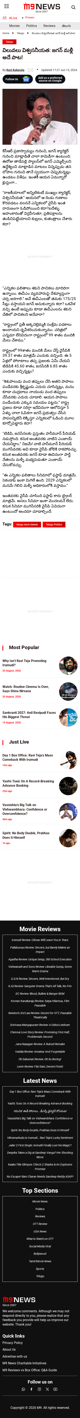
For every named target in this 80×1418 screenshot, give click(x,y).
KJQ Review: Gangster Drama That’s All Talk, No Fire (40, 986)
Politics (31, 26)
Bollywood (40, 1253)
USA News (40, 1231)
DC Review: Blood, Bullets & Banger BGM (40, 993)
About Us (9, 1349)
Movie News (40, 1201)
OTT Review (40, 1224)
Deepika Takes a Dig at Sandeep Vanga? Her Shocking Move (40, 1155)
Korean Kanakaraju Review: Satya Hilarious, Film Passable (40, 1003)
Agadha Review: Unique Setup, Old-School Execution (40, 959)
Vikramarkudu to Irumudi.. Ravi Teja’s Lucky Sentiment (40, 1137)
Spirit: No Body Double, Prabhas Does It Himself (40, 1130)
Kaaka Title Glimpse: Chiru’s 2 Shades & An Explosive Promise (40, 1167)
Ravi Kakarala (15, 70)
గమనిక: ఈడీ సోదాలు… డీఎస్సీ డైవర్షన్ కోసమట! (40, 1111)
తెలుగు (66, 26)
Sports (40, 1268)
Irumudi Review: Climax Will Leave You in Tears (40, 940)
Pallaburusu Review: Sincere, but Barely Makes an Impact (40, 950)
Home (5, 33)
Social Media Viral (40, 1246)
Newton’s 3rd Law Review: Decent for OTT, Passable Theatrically (40, 1015)
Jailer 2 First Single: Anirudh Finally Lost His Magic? (40, 1145)
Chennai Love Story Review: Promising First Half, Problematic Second (40, 1034)
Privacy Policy (12, 1343)
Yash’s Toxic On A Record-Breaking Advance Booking (40, 1103)
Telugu (20, 33)
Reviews (49, 26)
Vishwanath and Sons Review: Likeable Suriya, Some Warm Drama (40, 969)
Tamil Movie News (40, 1261)
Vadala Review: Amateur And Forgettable (40, 1051)
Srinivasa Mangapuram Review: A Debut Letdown (40, 1025)
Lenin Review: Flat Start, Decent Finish (40, 1066)
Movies (14, 26)
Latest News (40, 1080)
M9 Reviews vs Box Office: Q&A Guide (29, 1370)
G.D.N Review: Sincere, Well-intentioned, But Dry (40, 978)
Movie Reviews (40, 929)
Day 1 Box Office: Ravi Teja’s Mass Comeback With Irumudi (40, 1094)
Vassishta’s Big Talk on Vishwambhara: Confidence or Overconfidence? (40, 1120)
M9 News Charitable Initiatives (24, 1363)
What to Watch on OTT (40, 1238)
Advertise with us (14, 1356)
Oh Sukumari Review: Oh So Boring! (40, 1059)
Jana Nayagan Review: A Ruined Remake (40, 1044)
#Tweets (29, 17)
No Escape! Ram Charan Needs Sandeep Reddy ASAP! (40, 1176)
